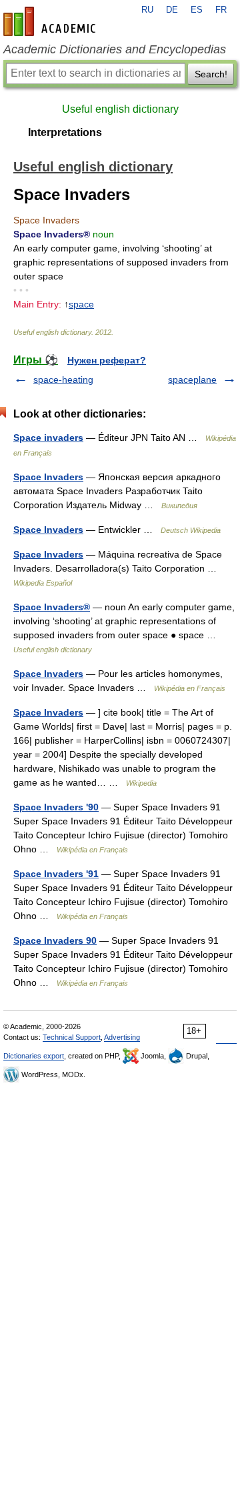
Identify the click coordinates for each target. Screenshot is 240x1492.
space (81, 304)
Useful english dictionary (120, 109)
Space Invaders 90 (55, 940)
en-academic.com (51, 21)
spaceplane (192, 379)
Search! (211, 74)
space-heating (63, 379)
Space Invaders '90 (56, 807)
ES (197, 10)
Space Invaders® (51, 607)
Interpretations (65, 132)
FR (221, 10)
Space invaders (48, 437)
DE (172, 10)
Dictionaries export (33, 1056)
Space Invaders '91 (56, 873)
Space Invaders (48, 477)
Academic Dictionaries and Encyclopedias (114, 49)
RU (147, 10)
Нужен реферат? (106, 360)
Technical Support (72, 1037)
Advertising (122, 1037)
